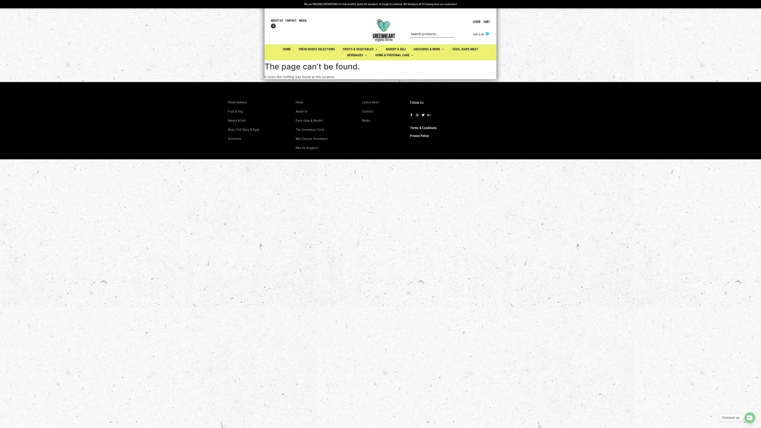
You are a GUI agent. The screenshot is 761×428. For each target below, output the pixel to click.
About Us (277, 20)
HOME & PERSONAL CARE (392, 55)
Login (476, 21)
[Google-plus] (429, 115)
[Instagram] (273, 26)
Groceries (234, 139)
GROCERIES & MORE (427, 49)
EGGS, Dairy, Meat (465, 49)
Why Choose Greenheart (312, 139)
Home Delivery (237, 102)
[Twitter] (423, 115)
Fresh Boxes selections (317, 49)
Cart (487, 21)
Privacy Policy (419, 136)
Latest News (370, 102)
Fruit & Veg (235, 111)
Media (303, 20)
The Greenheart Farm (310, 130)
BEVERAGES (355, 55)
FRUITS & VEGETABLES (358, 49)
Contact (291, 20)
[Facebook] (411, 115)
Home (287, 49)
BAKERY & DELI (396, 49)
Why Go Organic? (307, 148)
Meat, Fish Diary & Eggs (244, 130)
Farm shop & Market (309, 120)
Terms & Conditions (423, 128)
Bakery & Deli (237, 120)
